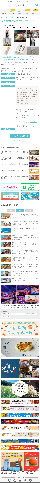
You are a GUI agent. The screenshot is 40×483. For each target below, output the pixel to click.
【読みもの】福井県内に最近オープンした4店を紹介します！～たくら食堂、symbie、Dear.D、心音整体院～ (25, 216)
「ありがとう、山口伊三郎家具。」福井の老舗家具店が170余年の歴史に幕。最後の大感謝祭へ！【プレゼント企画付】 (19, 472)
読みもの (34, 13)
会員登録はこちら (20, 140)
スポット (3, 13)
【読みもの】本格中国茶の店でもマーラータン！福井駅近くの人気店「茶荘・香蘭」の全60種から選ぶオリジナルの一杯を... (25, 259)
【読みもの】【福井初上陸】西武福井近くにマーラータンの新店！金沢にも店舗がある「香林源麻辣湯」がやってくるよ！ (25, 273)
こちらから (33, 122)
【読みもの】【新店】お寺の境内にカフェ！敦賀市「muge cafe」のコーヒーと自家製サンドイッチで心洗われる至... (25, 266)
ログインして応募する (20, 136)
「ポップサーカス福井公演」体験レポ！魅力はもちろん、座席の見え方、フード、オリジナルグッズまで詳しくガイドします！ (20, 306)
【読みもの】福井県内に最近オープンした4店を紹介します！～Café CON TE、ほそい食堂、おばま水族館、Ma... (25, 244)
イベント (11, 13)
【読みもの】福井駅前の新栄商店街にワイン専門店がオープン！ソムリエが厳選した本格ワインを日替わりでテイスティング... (25, 252)
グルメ (26, 13)
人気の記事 (18, 13)
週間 (20, 210)
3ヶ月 (29, 210)
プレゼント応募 (9, 17)
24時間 (10, 210)
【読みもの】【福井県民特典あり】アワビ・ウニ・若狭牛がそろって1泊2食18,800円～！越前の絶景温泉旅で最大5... (25, 237)
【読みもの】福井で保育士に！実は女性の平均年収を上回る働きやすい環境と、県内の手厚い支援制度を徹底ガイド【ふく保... (25, 223)
